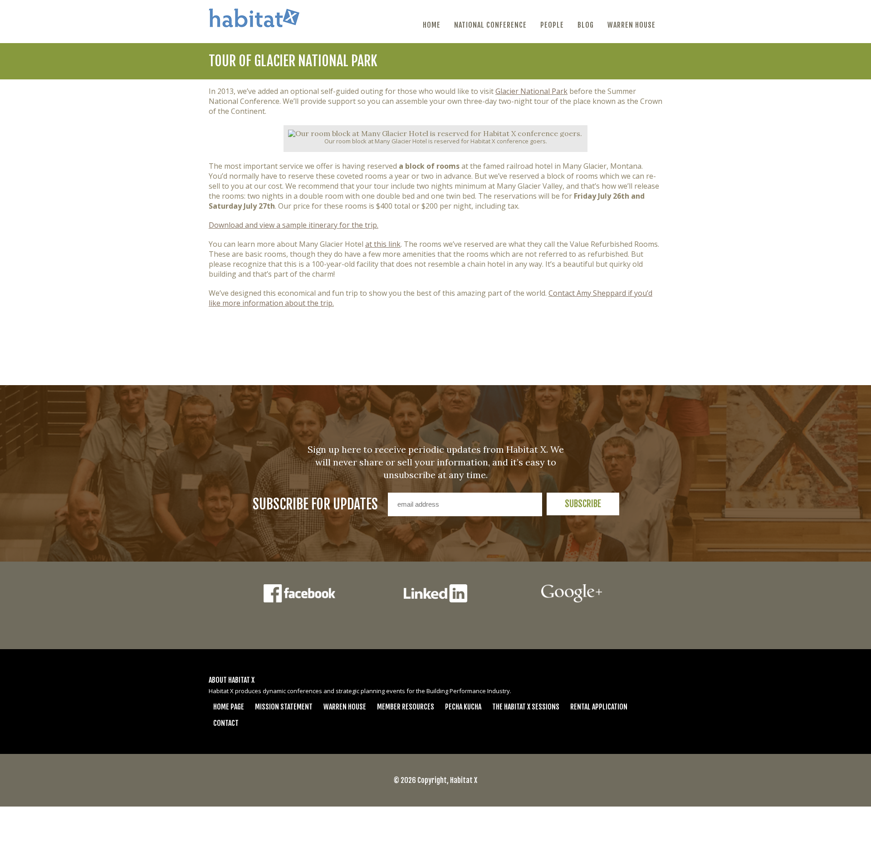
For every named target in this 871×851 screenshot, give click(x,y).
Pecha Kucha (463, 706)
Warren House (631, 24)
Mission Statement (284, 706)
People (552, 24)
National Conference (490, 24)
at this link (383, 244)
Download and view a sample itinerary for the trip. (293, 225)
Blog (585, 24)
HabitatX (254, 18)
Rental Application (598, 706)
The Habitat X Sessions (525, 706)
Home (431, 24)
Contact (226, 723)
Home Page (228, 706)
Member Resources (405, 706)
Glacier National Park (531, 91)
